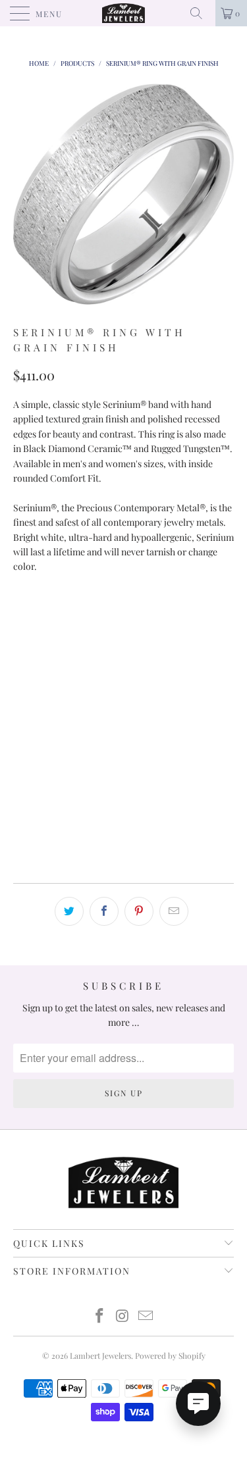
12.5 (126, 682)
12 (93, 682)
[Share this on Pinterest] (138, 911)
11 (27, 682)
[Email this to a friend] (173, 911)
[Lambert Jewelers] (124, 13)
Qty (22, 718)
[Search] (201, 13)
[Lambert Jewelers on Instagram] (123, 1316)
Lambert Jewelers (100, 1355)
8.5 (60, 649)
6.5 (126, 616)
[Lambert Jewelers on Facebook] (100, 1316)
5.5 (60, 616)
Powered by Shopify (170, 1355)
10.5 (192, 649)
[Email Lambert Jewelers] (145, 1316)
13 (160, 682)
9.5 (126, 649)
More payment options (124, 849)
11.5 (60, 682)
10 (159, 649)
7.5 (191, 616)
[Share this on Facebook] (104, 911)
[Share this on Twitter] (69, 911)
